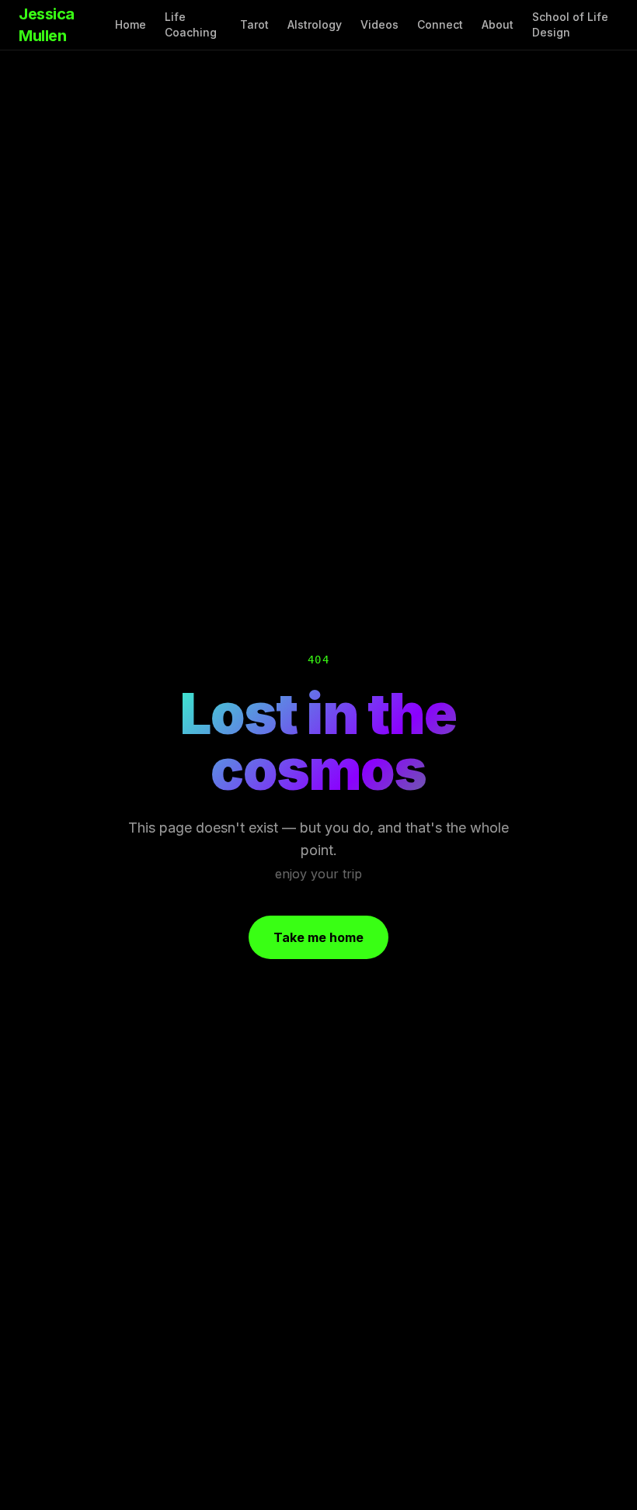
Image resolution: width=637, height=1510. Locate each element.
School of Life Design (570, 24)
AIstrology (314, 24)
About (497, 24)
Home (130, 24)
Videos (379, 24)
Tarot (254, 24)
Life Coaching (191, 24)
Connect (440, 24)
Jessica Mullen (47, 25)
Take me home (318, 937)
